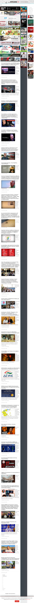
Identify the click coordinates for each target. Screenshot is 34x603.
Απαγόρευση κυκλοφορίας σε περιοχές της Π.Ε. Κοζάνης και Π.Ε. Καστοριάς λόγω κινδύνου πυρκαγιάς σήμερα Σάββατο (10, 406)
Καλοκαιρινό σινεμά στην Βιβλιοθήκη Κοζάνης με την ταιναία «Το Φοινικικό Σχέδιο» (10, 332)
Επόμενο (4, 588)
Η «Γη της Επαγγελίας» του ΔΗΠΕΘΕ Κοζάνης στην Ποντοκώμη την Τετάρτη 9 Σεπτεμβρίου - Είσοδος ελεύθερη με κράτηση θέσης (10, 64)
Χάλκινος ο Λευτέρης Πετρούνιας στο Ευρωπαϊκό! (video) (8, 522)
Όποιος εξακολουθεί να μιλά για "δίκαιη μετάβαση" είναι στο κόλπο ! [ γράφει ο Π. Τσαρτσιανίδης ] (30, 11)
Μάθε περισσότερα (27, 599)
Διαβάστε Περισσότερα (5, 75)
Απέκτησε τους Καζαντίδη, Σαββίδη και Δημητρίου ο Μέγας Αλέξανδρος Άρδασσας (10, 442)
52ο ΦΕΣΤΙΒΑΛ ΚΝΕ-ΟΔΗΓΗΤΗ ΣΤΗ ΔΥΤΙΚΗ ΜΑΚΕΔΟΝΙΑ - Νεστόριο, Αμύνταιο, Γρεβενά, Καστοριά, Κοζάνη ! (10, 246)
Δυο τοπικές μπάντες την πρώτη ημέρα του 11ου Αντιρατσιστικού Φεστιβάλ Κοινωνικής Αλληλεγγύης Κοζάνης (10, 486)
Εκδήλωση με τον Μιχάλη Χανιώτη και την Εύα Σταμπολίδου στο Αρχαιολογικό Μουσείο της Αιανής (10, 387)
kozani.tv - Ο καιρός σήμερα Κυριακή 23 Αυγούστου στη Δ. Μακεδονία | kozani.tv (9, 101)
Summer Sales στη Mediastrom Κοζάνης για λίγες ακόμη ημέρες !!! (10, 299)
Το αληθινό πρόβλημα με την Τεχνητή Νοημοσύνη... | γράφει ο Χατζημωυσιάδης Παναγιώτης (9, 131)
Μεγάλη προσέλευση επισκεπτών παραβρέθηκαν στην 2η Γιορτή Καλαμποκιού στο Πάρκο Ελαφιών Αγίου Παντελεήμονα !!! (10, 558)
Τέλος (3, 589)
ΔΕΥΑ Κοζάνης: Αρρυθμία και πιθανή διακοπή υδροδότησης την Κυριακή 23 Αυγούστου (10, 369)
